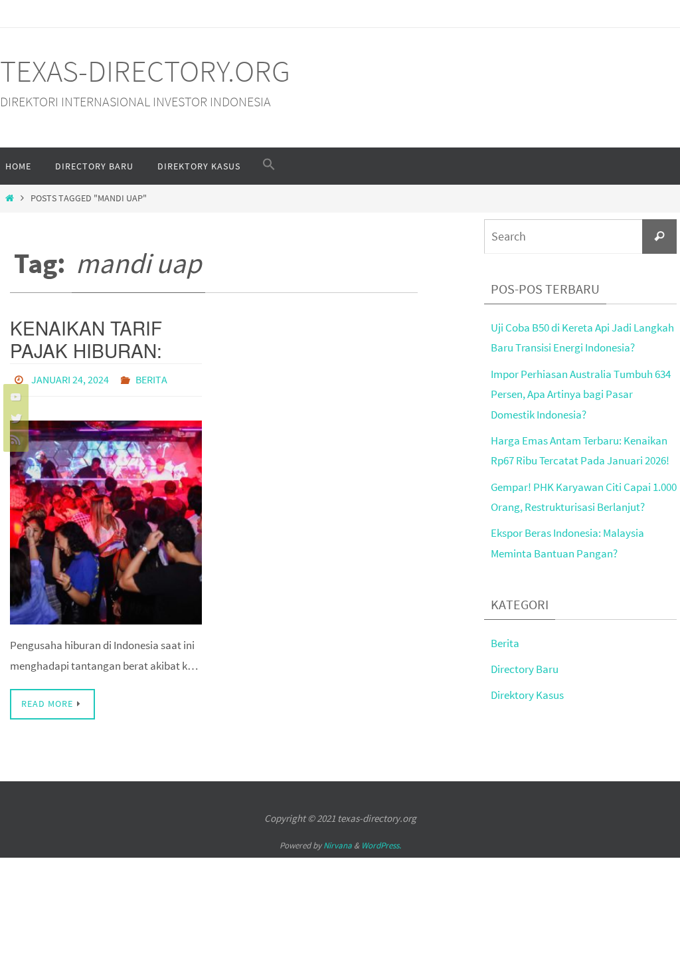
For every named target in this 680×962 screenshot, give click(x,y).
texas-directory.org (145, 71)
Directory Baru (524, 669)
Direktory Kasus (527, 695)
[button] (269, 164)
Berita (151, 378)
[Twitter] (14, 418)
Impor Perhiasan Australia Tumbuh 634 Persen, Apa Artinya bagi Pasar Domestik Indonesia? (581, 394)
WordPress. (381, 841)
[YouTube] (14, 396)
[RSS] (14, 439)
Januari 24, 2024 (70, 378)
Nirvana (337, 841)
